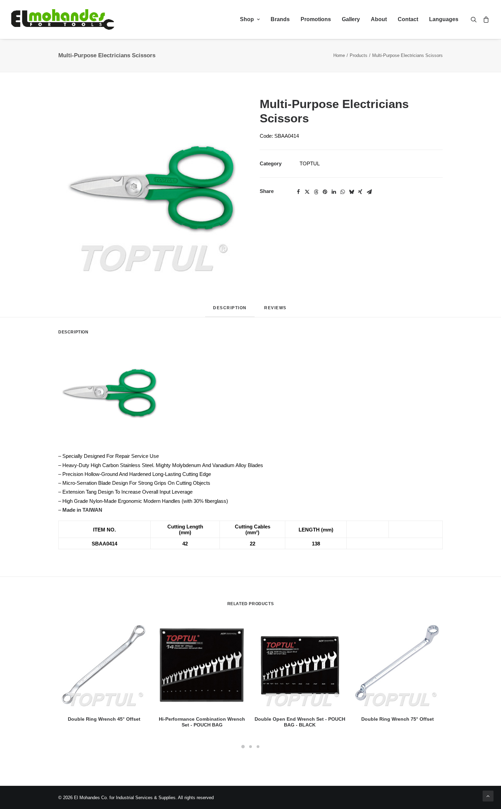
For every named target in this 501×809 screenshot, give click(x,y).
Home (339, 55)
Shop (247, 19)
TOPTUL (310, 163)
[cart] (485, 19)
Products (358, 55)
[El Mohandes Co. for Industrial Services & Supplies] (62, 19)
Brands (280, 19)
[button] (475, 19)
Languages (443, 19)
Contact (408, 19)
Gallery (351, 19)
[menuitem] (249, 19)
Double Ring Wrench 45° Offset (104, 719)
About (379, 19)
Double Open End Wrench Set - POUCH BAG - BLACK (300, 722)
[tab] (276, 310)
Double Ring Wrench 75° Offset (397, 719)
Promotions (316, 19)
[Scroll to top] (488, 795)
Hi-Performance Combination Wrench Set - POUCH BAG (202, 722)
